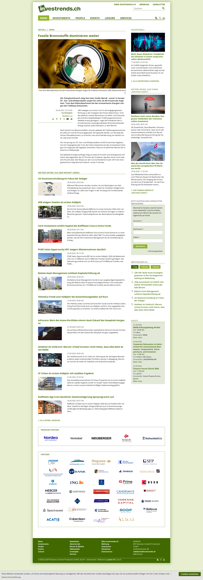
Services (126, 18)
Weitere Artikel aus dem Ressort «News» (59, 172)
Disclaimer (106, 549)
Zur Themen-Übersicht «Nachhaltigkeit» (142, 191)
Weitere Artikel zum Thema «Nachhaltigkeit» (144, 90)
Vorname (137, 220)
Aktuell (42, 29)
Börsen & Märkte (77, 546)
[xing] (56, 120)
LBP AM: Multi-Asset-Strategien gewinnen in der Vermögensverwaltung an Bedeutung (148, 275)
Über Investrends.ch (125, 4)
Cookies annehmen (189, 574)
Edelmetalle (75, 549)
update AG (111, 559)
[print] (70, 120)
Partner (45, 454)
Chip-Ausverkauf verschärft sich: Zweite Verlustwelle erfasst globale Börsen (149, 285)
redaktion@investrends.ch (144, 551)
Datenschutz (107, 551)
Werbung (144, 4)
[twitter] (63, 120)
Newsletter (159, 4)
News (43, 18)
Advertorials (137, 29)
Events (95, 18)
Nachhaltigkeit (66, 113)
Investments (61, 18)
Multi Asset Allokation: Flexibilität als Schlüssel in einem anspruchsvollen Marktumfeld (147, 56)
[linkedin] (52, 120)
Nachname (138, 228)
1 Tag (135, 267)
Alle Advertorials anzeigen (146, 81)
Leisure (110, 18)
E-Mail (136, 237)
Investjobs (74, 551)
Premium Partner (50, 430)
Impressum (106, 546)
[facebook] (59, 120)
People (80, 18)
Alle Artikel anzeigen (50, 420)
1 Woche (144, 267)
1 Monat (155, 267)
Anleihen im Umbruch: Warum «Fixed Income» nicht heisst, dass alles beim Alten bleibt (149, 307)
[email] (67, 120)
